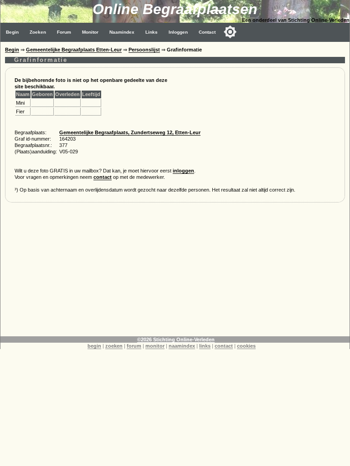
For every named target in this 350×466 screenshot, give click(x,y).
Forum (64, 32)
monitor (155, 346)
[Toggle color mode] (230, 32)
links (205, 346)
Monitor (90, 32)
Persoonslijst (144, 49)
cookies (246, 346)
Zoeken (38, 32)
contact (102, 177)
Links (151, 32)
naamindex (182, 346)
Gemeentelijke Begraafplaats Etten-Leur (74, 49)
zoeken (114, 346)
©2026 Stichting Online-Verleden (176, 339)
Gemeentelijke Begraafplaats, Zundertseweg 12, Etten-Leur (130, 132)
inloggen (183, 170)
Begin (12, 32)
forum (134, 346)
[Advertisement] (175, 272)
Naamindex (121, 32)
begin (94, 346)
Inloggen (178, 32)
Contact (207, 32)
